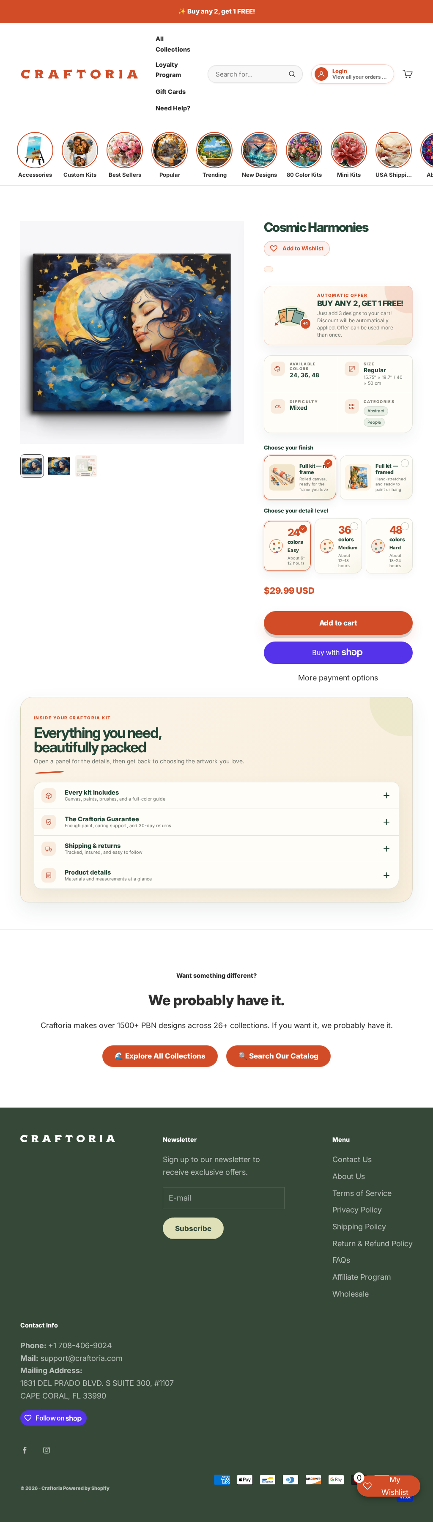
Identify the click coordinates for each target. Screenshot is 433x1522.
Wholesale (350, 1293)
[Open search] (292, 74)
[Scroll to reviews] (268, 269)
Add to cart (338, 623)
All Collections (173, 43)
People (374, 422)
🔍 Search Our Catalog (278, 1056)
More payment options (338, 677)
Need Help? (173, 108)
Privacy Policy (357, 1209)
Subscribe (193, 1228)
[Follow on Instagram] (46, 1450)
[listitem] (35, 155)
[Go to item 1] (32, 466)
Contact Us (352, 1159)
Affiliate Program (361, 1276)
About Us (348, 1176)
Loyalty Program (168, 69)
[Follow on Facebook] (24, 1450)
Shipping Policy (359, 1226)
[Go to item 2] (59, 466)
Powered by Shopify (86, 1488)
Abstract (375, 410)
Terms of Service (362, 1193)
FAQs (341, 1260)
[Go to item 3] (86, 466)
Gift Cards (171, 91)
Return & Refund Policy (372, 1243)
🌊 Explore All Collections (160, 1056)
